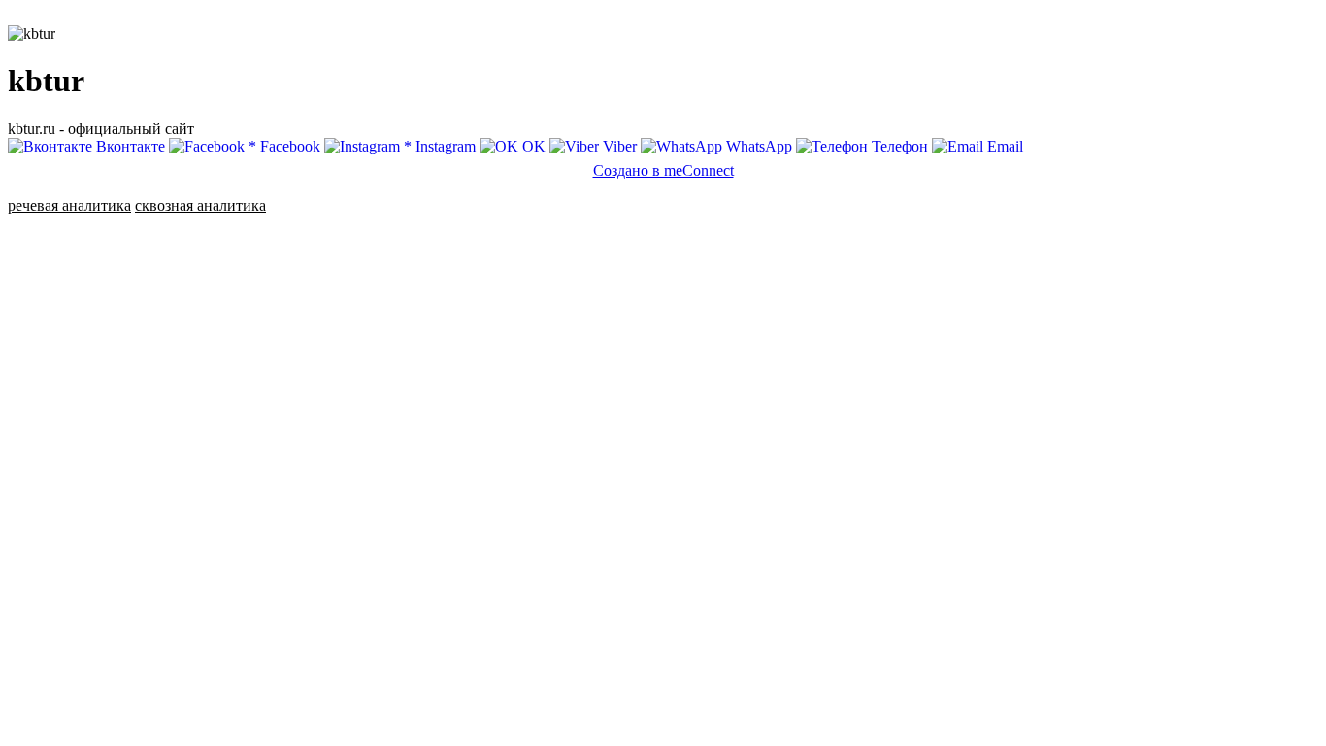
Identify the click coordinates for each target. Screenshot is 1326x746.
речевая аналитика (69, 205)
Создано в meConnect (663, 170)
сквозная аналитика (200, 205)
